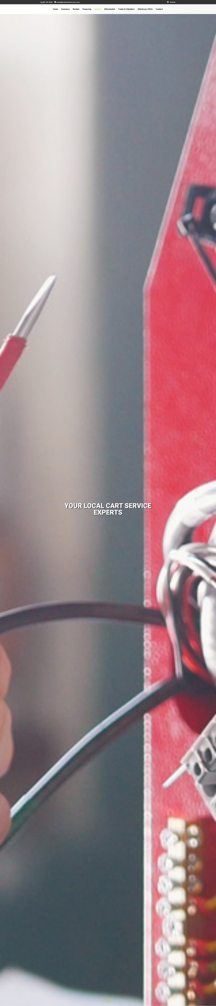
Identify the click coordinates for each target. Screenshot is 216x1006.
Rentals (76, 9)
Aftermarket (109, 9)
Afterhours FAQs (145, 9)
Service (97, 9)
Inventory (65, 9)
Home (55, 9)
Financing (86, 9)
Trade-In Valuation (126, 9)
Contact (159, 9)
